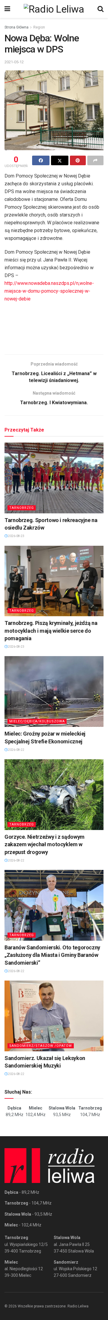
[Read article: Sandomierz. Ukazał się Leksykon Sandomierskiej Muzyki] (54, 1016)
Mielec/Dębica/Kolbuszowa (37, 721)
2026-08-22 (16, 749)
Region (39, 27)
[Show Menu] (7, 9)
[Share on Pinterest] (78, 160)
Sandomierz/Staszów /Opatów (40, 1046)
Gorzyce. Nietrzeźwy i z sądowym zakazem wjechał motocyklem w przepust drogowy (44, 844)
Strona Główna (16, 27)
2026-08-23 (16, 536)
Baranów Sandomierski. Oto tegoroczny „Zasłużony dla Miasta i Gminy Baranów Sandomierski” (52, 955)
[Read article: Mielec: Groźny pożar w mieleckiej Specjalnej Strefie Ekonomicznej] (54, 691)
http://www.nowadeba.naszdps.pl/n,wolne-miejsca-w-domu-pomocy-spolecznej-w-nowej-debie (49, 291)
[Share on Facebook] (41, 160)
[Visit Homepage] (54, 9)
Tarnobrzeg (21, 508)
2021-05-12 (14, 62)
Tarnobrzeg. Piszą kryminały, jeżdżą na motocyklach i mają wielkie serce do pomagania (50, 630)
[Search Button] (101, 9)
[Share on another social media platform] (95, 160)
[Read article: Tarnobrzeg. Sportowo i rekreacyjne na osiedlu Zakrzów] (54, 478)
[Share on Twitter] (59, 160)
